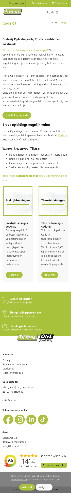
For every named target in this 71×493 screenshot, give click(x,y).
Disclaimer (8, 368)
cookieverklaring (19, 479)
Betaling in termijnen (23, 326)
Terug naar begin (16, 3)
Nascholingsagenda (17, 115)
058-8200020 (41, 3)
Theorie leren (61, 3)
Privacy (6, 360)
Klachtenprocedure (12, 372)
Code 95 (62, 135)
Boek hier (14, 275)
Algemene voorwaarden (15, 364)
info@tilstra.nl (10, 446)
